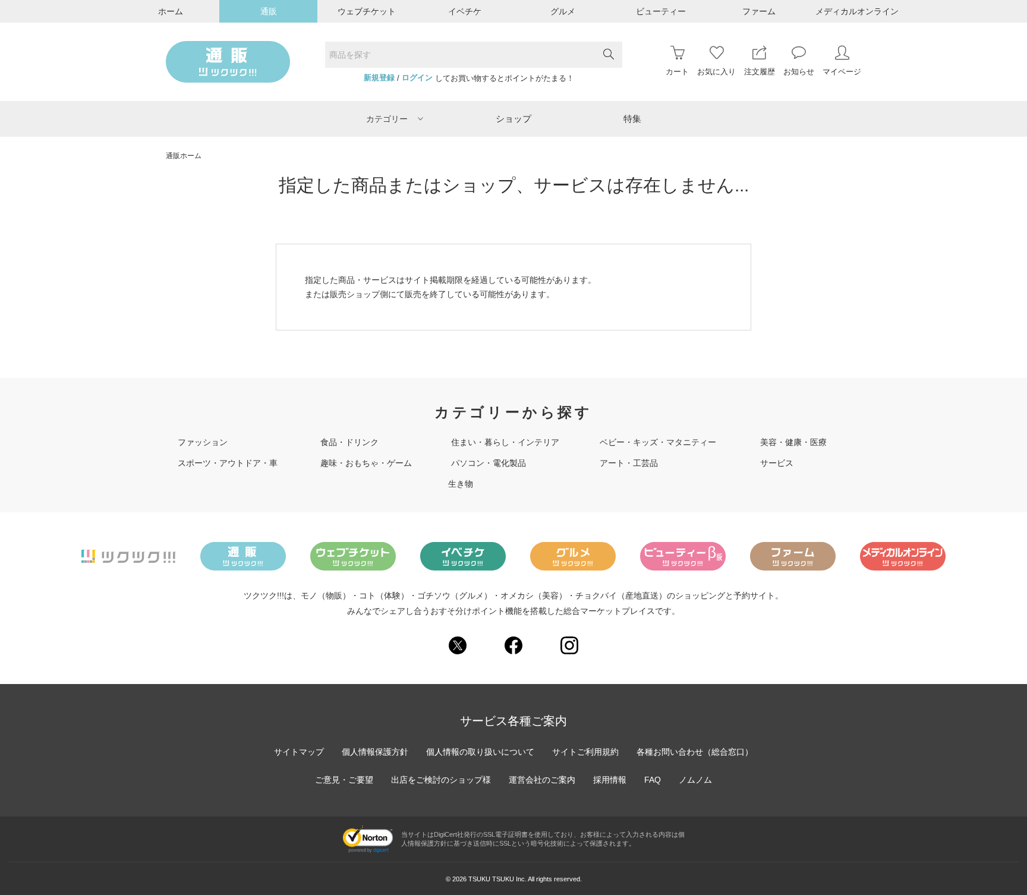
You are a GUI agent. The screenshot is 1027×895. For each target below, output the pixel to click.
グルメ (562, 11)
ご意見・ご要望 (344, 779)
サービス (776, 463)
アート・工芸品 (629, 463)
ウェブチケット (367, 11)
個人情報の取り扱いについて (480, 752)
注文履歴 (759, 71)
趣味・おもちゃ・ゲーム (366, 463)
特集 (632, 119)
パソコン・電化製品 (488, 463)
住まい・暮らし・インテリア (505, 442)
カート (677, 71)
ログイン (417, 78)
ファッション (203, 442)
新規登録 (379, 78)
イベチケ (464, 11)
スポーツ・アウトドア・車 (228, 463)
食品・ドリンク (349, 442)
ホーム (170, 11)
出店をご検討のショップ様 (441, 779)
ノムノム (695, 779)
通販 (268, 11)
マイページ (842, 71)
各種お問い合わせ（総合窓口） (695, 752)
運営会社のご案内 (542, 779)
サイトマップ (299, 752)
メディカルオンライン (857, 11)
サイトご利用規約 (585, 752)
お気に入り (716, 71)
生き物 (460, 484)
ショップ (513, 119)
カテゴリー (387, 119)
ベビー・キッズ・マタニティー (658, 442)
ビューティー (661, 11)
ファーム (759, 11)
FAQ (652, 779)
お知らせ (798, 71)
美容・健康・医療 (793, 442)
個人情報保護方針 (375, 752)
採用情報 (609, 779)
